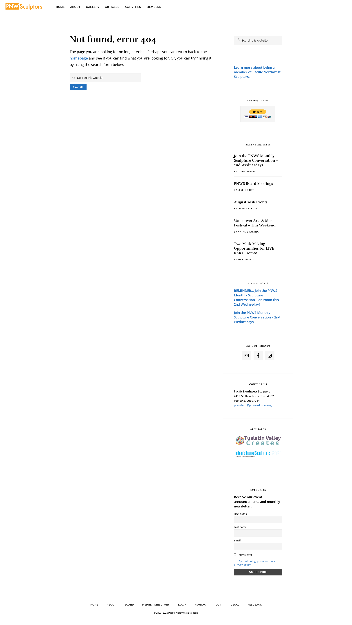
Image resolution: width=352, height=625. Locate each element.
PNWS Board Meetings (253, 183)
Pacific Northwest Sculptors (24, 7)
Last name (240, 527)
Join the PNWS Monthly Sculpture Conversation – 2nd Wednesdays (256, 160)
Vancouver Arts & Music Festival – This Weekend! (255, 223)
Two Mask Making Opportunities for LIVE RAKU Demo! (254, 248)
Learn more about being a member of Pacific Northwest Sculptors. (257, 72)
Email (237, 540)
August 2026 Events (250, 202)
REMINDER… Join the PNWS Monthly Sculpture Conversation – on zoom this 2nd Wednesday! (256, 297)
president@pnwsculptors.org (253, 405)
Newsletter (245, 554)
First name (240, 513)
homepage (79, 58)
